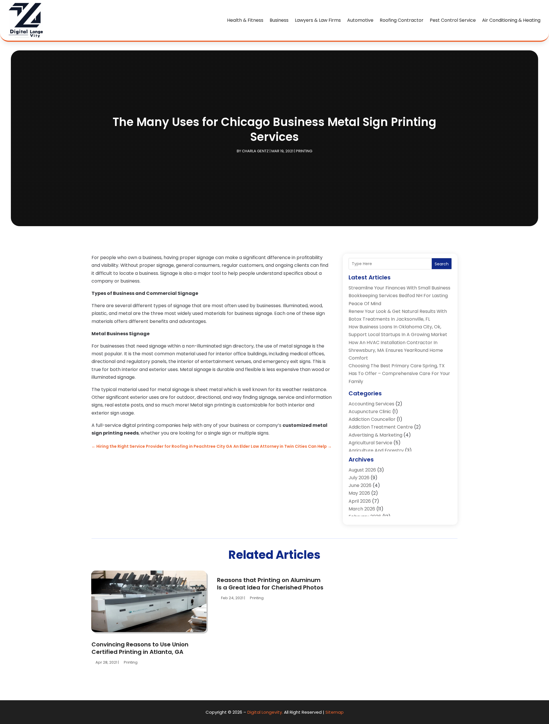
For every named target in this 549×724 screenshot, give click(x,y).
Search (442, 264)
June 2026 (360, 485)
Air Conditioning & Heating (511, 20)
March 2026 (362, 509)
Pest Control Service (453, 20)
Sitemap (334, 712)
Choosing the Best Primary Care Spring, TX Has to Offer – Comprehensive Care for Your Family (399, 373)
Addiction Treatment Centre (381, 427)
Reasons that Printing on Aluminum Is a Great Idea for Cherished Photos (270, 583)
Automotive (360, 20)
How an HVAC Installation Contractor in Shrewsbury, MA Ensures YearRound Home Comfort (396, 350)
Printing (304, 151)
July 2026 (359, 477)
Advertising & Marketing (375, 435)
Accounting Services (371, 404)
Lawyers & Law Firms (318, 20)
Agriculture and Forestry (376, 450)
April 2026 (360, 501)
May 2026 (359, 493)
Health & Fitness (245, 20)
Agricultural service (370, 442)
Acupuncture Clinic (370, 411)
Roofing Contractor (401, 20)
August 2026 (362, 470)
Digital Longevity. (265, 712)
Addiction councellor (372, 419)
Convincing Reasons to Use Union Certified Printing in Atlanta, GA (140, 648)
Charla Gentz (255, 151)
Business (279, 20)
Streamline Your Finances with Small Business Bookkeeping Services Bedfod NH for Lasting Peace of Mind (399, 296)
